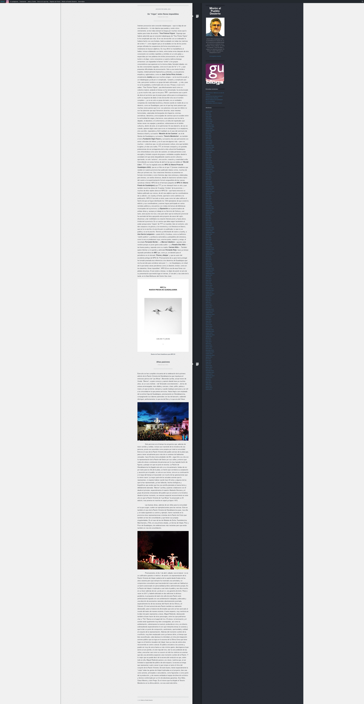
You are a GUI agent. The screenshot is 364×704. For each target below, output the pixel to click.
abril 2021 (208, 220)
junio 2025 (208, 135)
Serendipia (81, 1)
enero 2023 (209, 184)
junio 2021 (208, 217)
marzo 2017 (209, 304)
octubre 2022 (209, 190)
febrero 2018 (209, 285)
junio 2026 (208, 114)
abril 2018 (208, 282)
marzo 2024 (209, 161)
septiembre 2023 (210, 171)
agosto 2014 (209, 357)
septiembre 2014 (210, 355)
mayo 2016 (208, 321)
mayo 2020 (208, 239)
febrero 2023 (209, 183)
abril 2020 (208, 241)
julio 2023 (208, 174)
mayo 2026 (208, 116)
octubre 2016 (209, 312)
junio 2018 (208, 278)
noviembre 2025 (210, 126)
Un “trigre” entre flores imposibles (163, 14)
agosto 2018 (209, 275)
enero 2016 (209, 328)
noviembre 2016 (210, 311)
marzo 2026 (209, 120)
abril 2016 (208, 323)
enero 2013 (209, 389)
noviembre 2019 (210, 249)
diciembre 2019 (210, 248)
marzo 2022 (209, 201)
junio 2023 (208, 176)
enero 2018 (209, 287)
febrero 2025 (209, 142)
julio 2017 (208, 297)
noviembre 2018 (210, 270)
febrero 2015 (209, 346)
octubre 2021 (209, 210)
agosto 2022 (209, 193)
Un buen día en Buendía (212, 98)
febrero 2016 (209, 326)
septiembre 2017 (210, 294)
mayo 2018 (208, 280)
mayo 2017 (208, 300)
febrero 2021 (209, 224)
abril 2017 (208, 302)
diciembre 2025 (210, 125)
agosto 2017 (209, 295)
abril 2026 (208, 118)
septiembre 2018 (210, 273)
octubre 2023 (209, 169)
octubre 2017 (209, 292)
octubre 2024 (209, 149)
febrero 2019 (209, 265)
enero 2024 (209, 164)
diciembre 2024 (210, 145)
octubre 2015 (209, 333)
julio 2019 (208, 256)
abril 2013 (208, 384)
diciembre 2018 (210, 268)
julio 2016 (208, 317)
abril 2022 (208, 200)
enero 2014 (209, 369)
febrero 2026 (209, 121)
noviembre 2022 (210, 188)
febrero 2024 (209, 162)
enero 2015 (209, 348)
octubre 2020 (209, 230)
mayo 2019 (208, 259)
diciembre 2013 (210, 370)
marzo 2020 (209, 242)
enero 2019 (209, 266)
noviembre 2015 (210, 331)
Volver (2, 1)
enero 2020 (209, 246)
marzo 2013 (209, 386)
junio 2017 (208, 299)
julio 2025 (208, 133)
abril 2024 (208, 159)
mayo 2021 (208, 219)
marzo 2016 (209, 324)
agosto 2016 (209, 316)
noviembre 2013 (210, 372)
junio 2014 (208, 360)
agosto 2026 (209, 111)
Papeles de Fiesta (55, 1)
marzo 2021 (209, 222)
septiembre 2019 (210, 253)
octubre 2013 (209, 374)
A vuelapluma (14, 1)
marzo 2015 (209, 345)
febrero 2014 (209, 367)
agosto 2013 (209, 377)
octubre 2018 (209, 271)
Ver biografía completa (215, 56)
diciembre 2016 (210, 309)
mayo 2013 (208, 382)
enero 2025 (209, 143)
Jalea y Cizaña (32, 1)
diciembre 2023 (210, 166)
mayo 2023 (208, 178)
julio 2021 (208, 215)
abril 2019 (208, 261)
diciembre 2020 (210, 227)
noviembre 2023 (210, 167)
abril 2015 (208, 343)
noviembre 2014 (210, 352)
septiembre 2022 (210, 191)
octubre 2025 (209, 128)
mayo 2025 (208, 137)
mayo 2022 (208, 198)
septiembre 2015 (210, 335)
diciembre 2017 (210, 288)
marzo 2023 (209, 181)
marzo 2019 (209, 263)
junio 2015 (208, 340)
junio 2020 (208, 237)
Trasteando (23, 1)
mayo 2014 (208, 362)
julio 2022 (208, 195)
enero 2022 (209, 205)
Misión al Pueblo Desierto (147, 700)
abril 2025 (208, 138)
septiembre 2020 (210, 232)
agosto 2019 (209, 254)
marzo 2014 (209, 365)
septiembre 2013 (210, 376)
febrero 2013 (209, 387)
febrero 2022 (209, 203)
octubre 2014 (209, 353)
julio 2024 (208, 154)
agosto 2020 (209, 234)
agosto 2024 (209, 152)
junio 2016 (208, 319)
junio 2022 (208, 196)
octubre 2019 (209, 251)
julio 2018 (208, 277)
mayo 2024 (208, 157)
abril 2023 (208, 179)
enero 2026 (209, 123)
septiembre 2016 (210, 314)
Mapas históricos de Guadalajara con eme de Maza (214, 100)
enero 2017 (209, 307)
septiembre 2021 (210, 212)
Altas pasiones (163, 361)
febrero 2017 (209, 306)
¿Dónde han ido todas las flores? (214, 96)
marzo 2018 (209, 283)
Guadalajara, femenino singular (214, 103)
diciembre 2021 (210, 207)
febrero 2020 (209, 244)
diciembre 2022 (210, 186)
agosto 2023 (209, 172)
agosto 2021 (209, 213)
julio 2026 (208, 113)
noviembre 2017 (210, 290)
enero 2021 (209, 225)
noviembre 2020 (210, 229)
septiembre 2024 (210, 150)
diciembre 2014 (210, 350)
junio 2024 (208, 155)
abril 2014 (208, 364)
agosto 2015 (209, 336)
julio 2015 (208, 338)
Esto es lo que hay (42, 1)
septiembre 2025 (210, 130)
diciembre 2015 (210, 329)
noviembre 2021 (210, 208)
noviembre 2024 (210, 147)
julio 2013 (208, 379)
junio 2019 (208, 258)
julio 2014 (208, 358)
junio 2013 (208, 381)
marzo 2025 (209, 140)
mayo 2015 (208, 341)
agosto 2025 (209, 132)
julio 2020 (208, 236)
